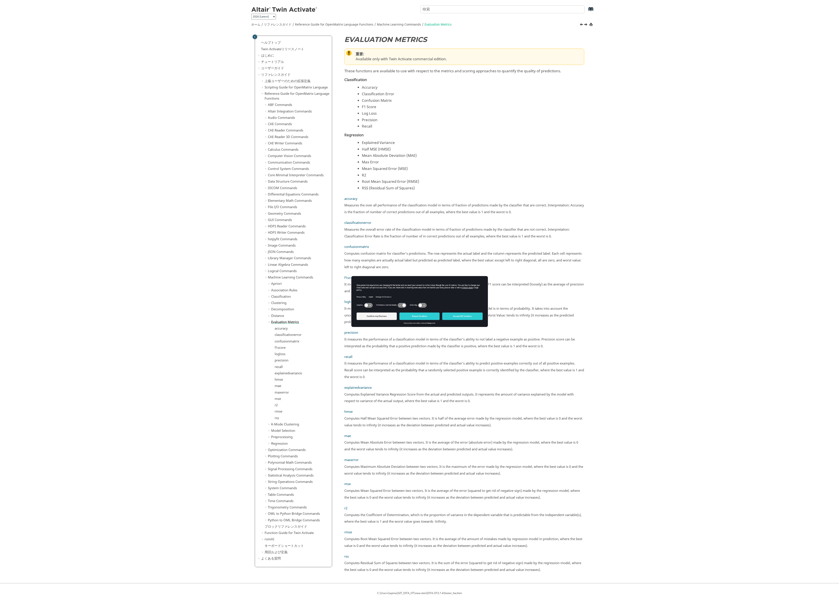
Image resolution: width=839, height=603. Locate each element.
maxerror (282, 392)
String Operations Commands (290, 481)
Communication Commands (289, 162)
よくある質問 (271, 558)
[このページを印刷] (591, 25)
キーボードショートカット (284, 545)
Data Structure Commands (288, 181)
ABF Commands (280, 104)
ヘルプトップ (271, 42)
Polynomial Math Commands (290, 462)
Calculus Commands (283, 149)
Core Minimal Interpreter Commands (296, 175)
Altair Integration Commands (290, 111)
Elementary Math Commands (290, 200)
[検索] (577, 8)
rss (277, 418)
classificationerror (288, 334)
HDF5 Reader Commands (287, 226)
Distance (277, 315)
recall (279, 367)
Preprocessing (282, 437)
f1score (280, 347)
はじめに (267, 55)
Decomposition (282, 309)
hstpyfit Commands (282, 239)
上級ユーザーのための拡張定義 (287, 81)
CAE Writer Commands (285, 143)
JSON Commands (281, 251)
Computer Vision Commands (289, 156)
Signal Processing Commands (290, 469)
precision (281, 360)
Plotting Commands (283, 456)
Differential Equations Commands (293, 194)
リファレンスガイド (277, 24)
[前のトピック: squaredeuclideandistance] (582, 25)
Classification (281, 296)
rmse (278, 411)
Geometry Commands (284, 213)
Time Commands (280, 501)
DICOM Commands (282, 188)
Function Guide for (289, 532)
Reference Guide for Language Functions (334, 24)
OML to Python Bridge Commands (294, 513)
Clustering (278, 303)
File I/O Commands (282, 207)
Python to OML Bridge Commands (294, 520)
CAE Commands (280, 124)
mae (278, 386)
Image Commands (282, 245)
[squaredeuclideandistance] (582, 25)
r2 (276, 405)
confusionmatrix (287, 341)
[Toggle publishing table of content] (255, 37)
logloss (280, 354)
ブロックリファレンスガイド (286, 526)
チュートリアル (272, 61)
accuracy (281, 328)
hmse (279, 379)
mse (278, 398)
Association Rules (284, 290)
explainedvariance (288, 373)
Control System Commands (288, 168)
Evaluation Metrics (438, 24)
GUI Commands (280, 220)
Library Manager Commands (289, 258)
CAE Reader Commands (285, 130)
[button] (259, 42)
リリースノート (282, 49)
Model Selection (283, 430)
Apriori (276, 283)
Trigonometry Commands (287, 507)
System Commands (282, 488)
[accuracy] (586, 25)
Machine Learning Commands (399, 24)
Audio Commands (281, 117)
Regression (279, 443)
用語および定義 (276, 552)
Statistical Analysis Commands (291, 475)
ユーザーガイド (272, 68)
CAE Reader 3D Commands (288, 137)
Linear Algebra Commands (288, 264)
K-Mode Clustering (285, 424)
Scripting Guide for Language (296, 87)
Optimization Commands (287, 449)
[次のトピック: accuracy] (586, 25)
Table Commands (281, 494)
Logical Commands (282, 271)
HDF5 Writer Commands (286, 232)
